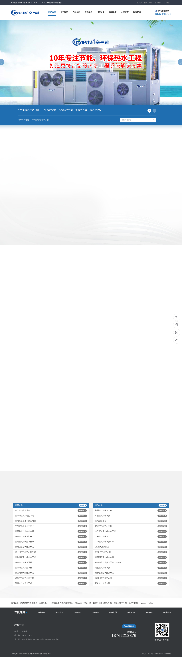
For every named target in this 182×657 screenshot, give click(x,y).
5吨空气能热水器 (130, 547)
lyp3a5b (143, 603)
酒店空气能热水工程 (50, 583)
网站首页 (41, 613)
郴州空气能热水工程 (130, 510)
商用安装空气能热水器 (50, 547)
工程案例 (95, 613)
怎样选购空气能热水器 (130, 573)
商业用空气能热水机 (50, 568)
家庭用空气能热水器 (130, 578)
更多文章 (83, 505)
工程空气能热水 (130, 536)
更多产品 (91, 247)
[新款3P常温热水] (71, 191)
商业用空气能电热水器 (50, 516)
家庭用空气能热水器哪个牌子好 (130, 563)
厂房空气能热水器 (130, 516)
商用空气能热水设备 (50, 536)
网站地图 (139, 3)
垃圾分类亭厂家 (120, 603)
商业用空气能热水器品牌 (50, 552)
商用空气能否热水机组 (50, 542)
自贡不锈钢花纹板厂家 (102, 603)
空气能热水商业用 (50, 510)
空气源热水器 (130, 521)
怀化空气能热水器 (130, 583)
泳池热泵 (151, 167)
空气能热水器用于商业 (50, 526)
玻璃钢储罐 (133, 603)
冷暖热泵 (55, 167)
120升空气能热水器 (130, 552)
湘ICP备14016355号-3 (155, 654)
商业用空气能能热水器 (50, 573)
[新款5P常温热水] (31, 221)
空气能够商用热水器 (40, 120)
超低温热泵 (79, 167)
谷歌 (150, 3)
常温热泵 (31, 167)
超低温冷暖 (103, 167)
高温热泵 (127, 167)
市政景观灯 (43, 603)
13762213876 (176, 317)
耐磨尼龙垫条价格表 (28, 603)
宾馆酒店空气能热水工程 (50, 557)
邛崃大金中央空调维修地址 (61, 603)
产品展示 (77, 613)
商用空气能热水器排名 (50, 563)
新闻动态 (131, 613)
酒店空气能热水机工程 (50, 578)
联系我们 (167, 3)
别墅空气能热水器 (130, 568)
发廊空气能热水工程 (130, 526)
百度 (145, 3)
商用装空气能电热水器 (50, 531)
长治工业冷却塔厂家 (82, 603)
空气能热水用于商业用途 (50, 521)
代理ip (150, 603)
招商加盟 (113, 613)
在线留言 (158, 3)
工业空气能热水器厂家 (130, 542)
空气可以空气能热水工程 (130, 531)
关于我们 (59, 613)
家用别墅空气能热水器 (130, 557)
